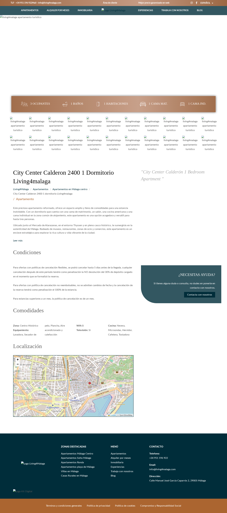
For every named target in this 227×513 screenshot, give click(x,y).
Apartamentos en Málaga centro (70, 189)
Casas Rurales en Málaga (74, 475)
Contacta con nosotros (199, 295)
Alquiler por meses (58, 10)
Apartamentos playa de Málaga (78, 467)
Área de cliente (110, 3)
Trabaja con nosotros (175, 10)
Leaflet (113, 415)
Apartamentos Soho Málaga (76, 458)
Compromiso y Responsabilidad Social (160, 506)
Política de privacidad (98, 506)
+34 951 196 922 (24, 3)
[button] (75, 384)
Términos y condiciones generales (64, 506)
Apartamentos (29, 10)
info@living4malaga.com (49, 3)
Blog (200, 10)
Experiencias (145, 10)
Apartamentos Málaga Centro (77, 453)
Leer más (18, 240)
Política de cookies (125, 506)
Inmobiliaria (85, 10)
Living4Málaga (21, 189)
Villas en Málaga (70, 471)
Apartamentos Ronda (72, 462)
